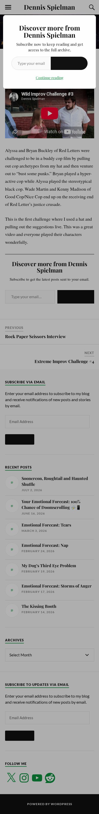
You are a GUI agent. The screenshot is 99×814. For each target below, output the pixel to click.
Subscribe (69, 63)
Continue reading (49, 77)
